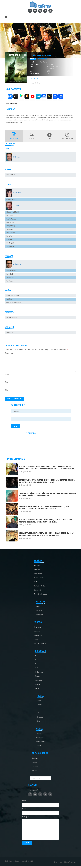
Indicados (34, 762)
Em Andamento (40, 741)
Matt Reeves (43, 62)
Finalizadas (39, 737)
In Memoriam (39, 672)
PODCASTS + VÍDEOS (40, 643)
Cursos (37, 664)
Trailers (36, 639)
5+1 (36, 656)
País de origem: (34, 73)
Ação (48, 66)
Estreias (39, 713)
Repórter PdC (38, 635)
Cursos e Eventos (39, 578)
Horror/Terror (50, 69)
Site (6, 390)
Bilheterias (37, 570)
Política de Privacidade (69, 862)
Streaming (40, 717)
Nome (7, 374)
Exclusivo (37, 582)
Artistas (38, 606)
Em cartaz (40, 709)
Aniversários (39, 615)
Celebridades (38, 574)
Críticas (39, 701)
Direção (32, 62)
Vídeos (49, 138)
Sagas (38, 721)
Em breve (39, 705)
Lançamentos (38, 590)
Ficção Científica (55, 66)
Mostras (37, 676)
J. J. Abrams (17, 264)
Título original (34, 64)
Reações (34, 770)
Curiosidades (67, 138)
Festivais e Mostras (40, 586)
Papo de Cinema (14, 861)
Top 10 (37, 688)
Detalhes (14, 138)
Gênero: (32, 66)
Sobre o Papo (58, 862)
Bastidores (37, 565)
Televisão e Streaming (40, 594)
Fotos (31, 138)
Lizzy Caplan (17, 193)
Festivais (37, 668)
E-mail (7, 382)
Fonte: (8, 103)
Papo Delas (38, 680)
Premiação (35, 766)
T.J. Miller (16, 206)
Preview (37, 684)
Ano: (31, 71)
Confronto (38, 660)
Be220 (31, 861)
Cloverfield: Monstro (40, 55)
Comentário (9, 353)
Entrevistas (39, 610)
